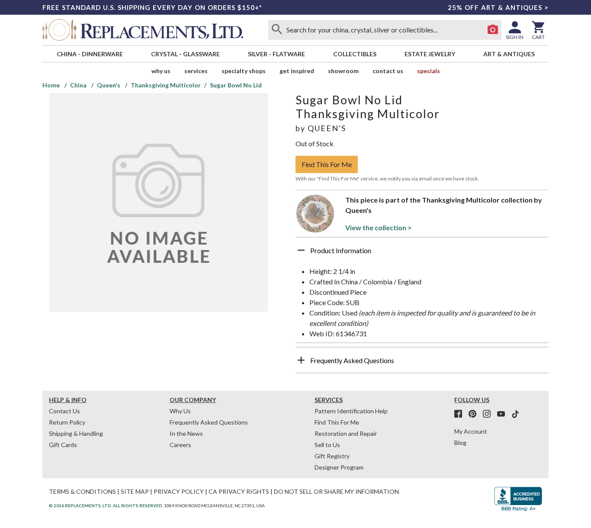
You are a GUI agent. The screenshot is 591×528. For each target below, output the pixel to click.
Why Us (180, 411)
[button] (422, 254)
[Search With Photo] (492, 30)
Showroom (343, 70)
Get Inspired (296, 70)
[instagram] (489, 414)
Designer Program (339, 467)
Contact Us (388, 70)
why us (160, 70)
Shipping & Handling (76, 433)
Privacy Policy (179, 491)
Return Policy (67, 422)
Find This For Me (327, 164)
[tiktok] (515, 414)
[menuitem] (89, 54)
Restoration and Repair (346, 433)
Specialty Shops (244, 70)
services (196, 70)
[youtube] (503, 414)
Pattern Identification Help (351, 411)
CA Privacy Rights (239, 491)
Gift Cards (63, 444)
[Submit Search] (277, 30)
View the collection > (378, 227)
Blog (460, 442)
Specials (428, 70)
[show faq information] (301, 360)
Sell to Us (327, 444)
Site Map (135, 491)
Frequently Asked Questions (209, 422)
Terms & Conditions (82, 491)
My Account (470, 431)
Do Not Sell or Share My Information (336, 491)
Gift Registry (332, 456)
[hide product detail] (301, 250)
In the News (186, 433)
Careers (180, 444)
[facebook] (460, 414)
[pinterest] (475, 414)
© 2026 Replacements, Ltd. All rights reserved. (106, 505)
